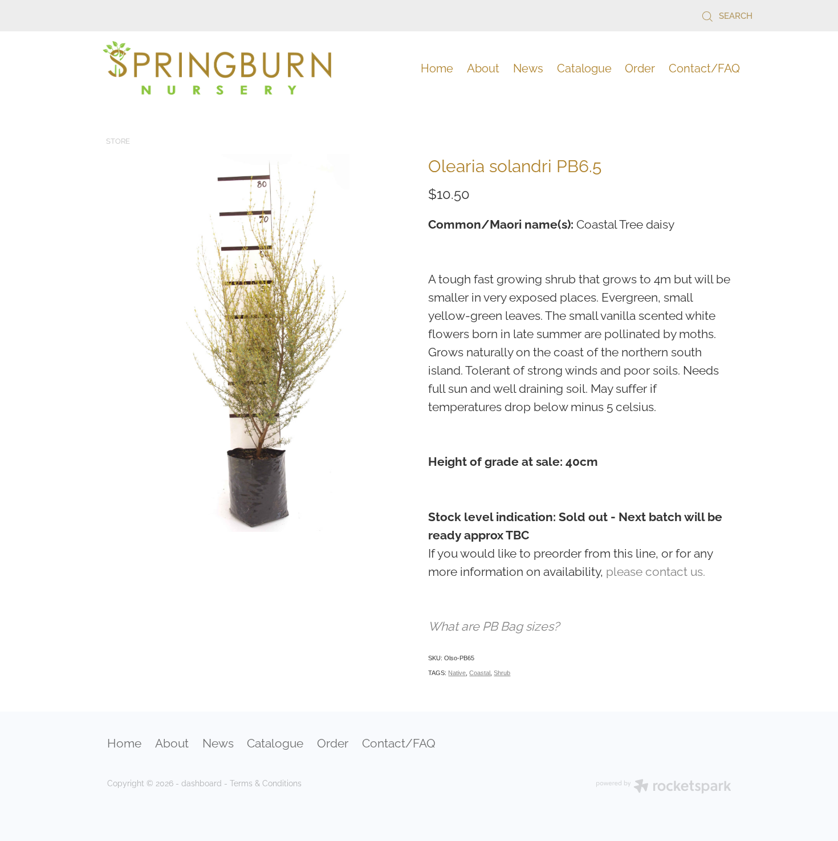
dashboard (201, 782)
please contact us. (655, 570)
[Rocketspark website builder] (663, 787)
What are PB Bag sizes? (493, 624)
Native (457, 672)
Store (118, 140)
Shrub (502, 672)
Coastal (479, 672)
